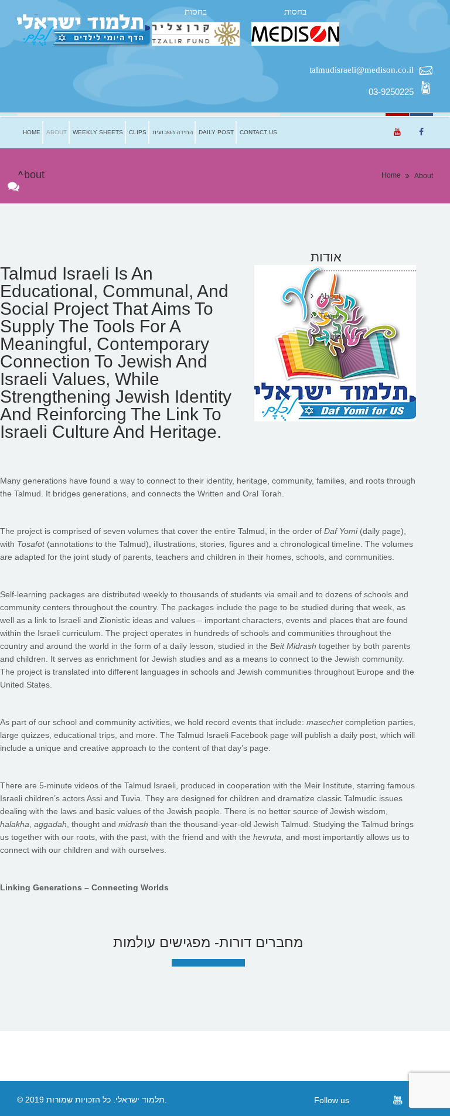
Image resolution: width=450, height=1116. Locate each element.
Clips (137, 132)
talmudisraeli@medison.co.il (361, 69)
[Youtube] (397, 1100)
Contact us (258, 132)
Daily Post (216, 132)
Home (31, 132)
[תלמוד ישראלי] (84, 30)
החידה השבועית (172, 132)
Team (329, 316)
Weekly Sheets (98, 132)
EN (289, 132)
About (56, 132)
